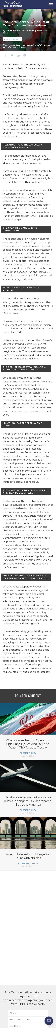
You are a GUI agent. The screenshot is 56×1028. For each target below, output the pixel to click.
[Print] (24, 55)
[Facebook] (6, 55)
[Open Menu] (51, 4)
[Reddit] (18, 55)
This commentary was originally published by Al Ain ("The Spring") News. (26, 46)
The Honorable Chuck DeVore (20, 30)
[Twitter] (12, 55)
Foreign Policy (12, 39)
